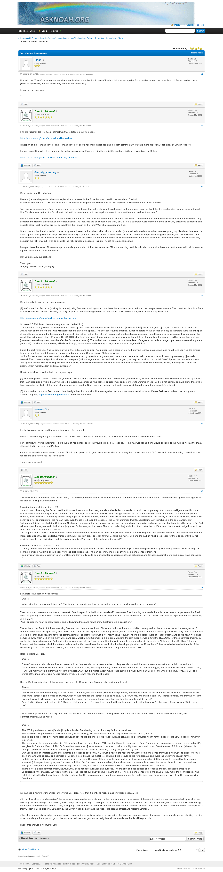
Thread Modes (197, 53)
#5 (202, 424)
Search (190, 25)
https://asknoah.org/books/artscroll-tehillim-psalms (46, 138)
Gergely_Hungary (45, 172)
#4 (202, 296)
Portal (177, 25)
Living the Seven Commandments (54, 38)
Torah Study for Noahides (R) (108, 38)
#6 (202, 491)
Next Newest (41, 838)
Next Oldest (27, 838)
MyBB (30, 869)
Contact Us (36, 864)
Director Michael (86, 74)
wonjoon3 (40, 409)
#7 (202, 587)
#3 (202, 187)
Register (54, 31)
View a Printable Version (31, 849)
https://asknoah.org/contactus (54, 394)
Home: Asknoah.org (52, 864)
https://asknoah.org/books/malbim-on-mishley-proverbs (48, 157)
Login (45, 31)
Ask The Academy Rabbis (82, 38)
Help (202, 25)
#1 (202, 74)
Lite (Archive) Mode (86, 864)
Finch (37, 60)
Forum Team (24, 864)
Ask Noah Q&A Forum (27, 38)
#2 (202, 126)
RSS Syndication (124, 864)
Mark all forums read (106, 864)
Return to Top (69, 864)
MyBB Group (50, 869)
